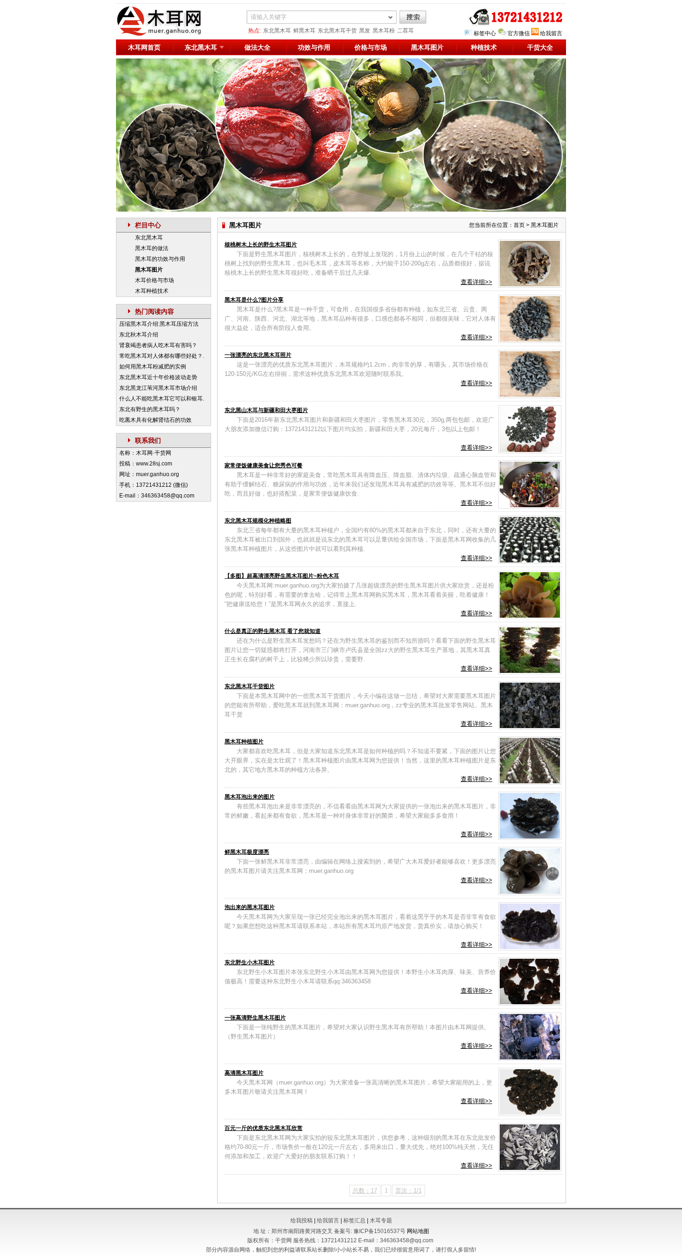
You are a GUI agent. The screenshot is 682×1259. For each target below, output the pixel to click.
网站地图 (418, 1231)
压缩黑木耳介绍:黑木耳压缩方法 (159, 324)
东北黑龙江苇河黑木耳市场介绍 (158, 388)
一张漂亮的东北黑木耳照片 (258, 355)
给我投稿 (301, 1220)
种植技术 (484, 47)
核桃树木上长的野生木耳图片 (261, 244)
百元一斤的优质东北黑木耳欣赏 (263, 1128)
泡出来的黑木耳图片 (250, 907)
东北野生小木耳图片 (250, 962)
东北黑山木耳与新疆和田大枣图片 (266, 410)
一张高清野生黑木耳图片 (255, 1017)
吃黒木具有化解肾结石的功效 (155, 420)
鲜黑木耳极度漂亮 (247, 852)
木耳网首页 (144, 47)
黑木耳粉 (384, 30)
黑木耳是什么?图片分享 (254, 300)
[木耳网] (164, 34)
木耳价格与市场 (154, 280)
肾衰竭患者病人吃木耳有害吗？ (158, 345)
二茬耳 (405, 30)
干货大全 (540, 47)
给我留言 (551, 33)
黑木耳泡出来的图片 (250, 797)
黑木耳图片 (427, 47)
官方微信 (519, 33)
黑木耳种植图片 (244, 741)
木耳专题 (381, 1220)
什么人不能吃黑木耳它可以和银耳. (161, 398)
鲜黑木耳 (304, 30)
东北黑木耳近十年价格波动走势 (158, 377)
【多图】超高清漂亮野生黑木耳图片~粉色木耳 (282, 576)
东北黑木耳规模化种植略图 (258, 520)
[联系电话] (514, 24)
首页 (519, 225)
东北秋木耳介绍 (138, 334)
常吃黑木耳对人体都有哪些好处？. (161, 356)
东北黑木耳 (277, 30)
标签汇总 (354, 1220)
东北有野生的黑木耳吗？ (149, 409)
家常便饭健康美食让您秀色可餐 (263, 465)
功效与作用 (314, 47)
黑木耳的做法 (151, 248)
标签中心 (485, 33)
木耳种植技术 (151, 291)
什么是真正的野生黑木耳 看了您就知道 (273, 631)
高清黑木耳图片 (244, 1073)
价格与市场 (370, 47)
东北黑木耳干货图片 (250, 686)
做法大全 (257, 47)
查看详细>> (476, 281)
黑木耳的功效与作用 (160, 259)
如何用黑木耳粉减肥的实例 (152, 366)
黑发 (364, 30)
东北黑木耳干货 (337, 30)
